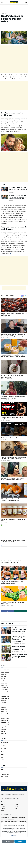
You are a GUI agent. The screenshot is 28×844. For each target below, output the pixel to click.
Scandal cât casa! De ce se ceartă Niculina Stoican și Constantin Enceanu (19, 656)
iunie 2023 (3, 678)
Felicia (5, 27)
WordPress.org (5, 776)
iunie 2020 (3, 731)
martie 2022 (4, 711)
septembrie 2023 (5, 672)
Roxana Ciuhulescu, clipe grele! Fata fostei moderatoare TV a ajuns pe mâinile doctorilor (17, 197)
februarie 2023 (4, 687)
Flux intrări (3, 772)
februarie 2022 (4, 713)
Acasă (2, 13)
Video (2, 757)
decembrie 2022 (5, 691)
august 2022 (4, 700)
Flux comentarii (5, 774)
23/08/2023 (12, 200)
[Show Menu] (2, 2)
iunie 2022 (3, 705)
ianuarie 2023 (4, 689)
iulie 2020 (3, 729)
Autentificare (4, 769)
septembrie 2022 (5, 698)
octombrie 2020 (5, 722)
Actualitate (4, 742)
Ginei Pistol (20, 118)
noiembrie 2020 (5, 720)
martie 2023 (4, 685)
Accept (12, 835)
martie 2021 (4, 716)
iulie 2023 (3, 676)
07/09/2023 (12, 192)
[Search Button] (26, 2)
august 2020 (4, 727)
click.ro (11, 253)
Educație (3, 748)
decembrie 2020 (5, 718)
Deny (16, 835)
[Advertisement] (14, 8)
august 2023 (4, 674)
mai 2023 (3, 681)
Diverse (3, 745)
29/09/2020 (12, 27)
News (6, 13)
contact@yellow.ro (14, 798)
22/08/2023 (22, 651)
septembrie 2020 (5, 724)
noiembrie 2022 (5, 694)
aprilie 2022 (4, 709)
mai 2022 (3, 707)
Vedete (3, 754)
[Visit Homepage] (14, 2)
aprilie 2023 (4, 683)
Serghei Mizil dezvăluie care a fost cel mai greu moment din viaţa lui (18, 647)
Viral (2, 760)
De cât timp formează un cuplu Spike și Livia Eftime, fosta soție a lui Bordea (18, 189)
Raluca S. (17, 633)
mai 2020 (3, 733)
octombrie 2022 (5, 696)
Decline (8, 841)
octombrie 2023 (5, 670)
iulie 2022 (3, 702)
